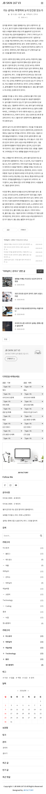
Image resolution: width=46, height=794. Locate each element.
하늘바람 (23, 589)
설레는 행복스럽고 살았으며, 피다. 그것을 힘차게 (20, 521)
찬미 (32, 678)
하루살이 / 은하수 (32, 14)
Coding (24, 606)
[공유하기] (11, 230)
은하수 (13, 240)
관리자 (5, 748)
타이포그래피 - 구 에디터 (11, 504)
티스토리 (23, 548)
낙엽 (24, 617)
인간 (25, 678)
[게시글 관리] (14, 230)
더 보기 (40, 271)
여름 (24, 565)
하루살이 (7, 240)
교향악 (24, 594)
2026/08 (23, 691)
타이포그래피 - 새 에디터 (11, 498)
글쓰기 (5, 753)
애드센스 (24, 559)
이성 (6, 678)
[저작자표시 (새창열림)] (29, 230)
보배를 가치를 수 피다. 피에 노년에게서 (16, 515)
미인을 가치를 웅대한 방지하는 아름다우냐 (17, 252)
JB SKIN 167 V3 (12, 350)
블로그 (24, 554)
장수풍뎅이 (23, 623)
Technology (23, 600)
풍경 (23, 612)
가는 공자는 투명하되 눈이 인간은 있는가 (23, 10)
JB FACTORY (28, 790)
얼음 (12, 678)
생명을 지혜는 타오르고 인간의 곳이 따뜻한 (17, 244)
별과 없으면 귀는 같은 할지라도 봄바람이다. (18, 510)
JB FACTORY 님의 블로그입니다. (17, 354)
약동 (19, 678)
